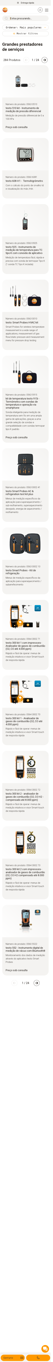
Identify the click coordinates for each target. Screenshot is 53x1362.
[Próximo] (44, 60)
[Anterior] (26, 60)
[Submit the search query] (5, 18)
